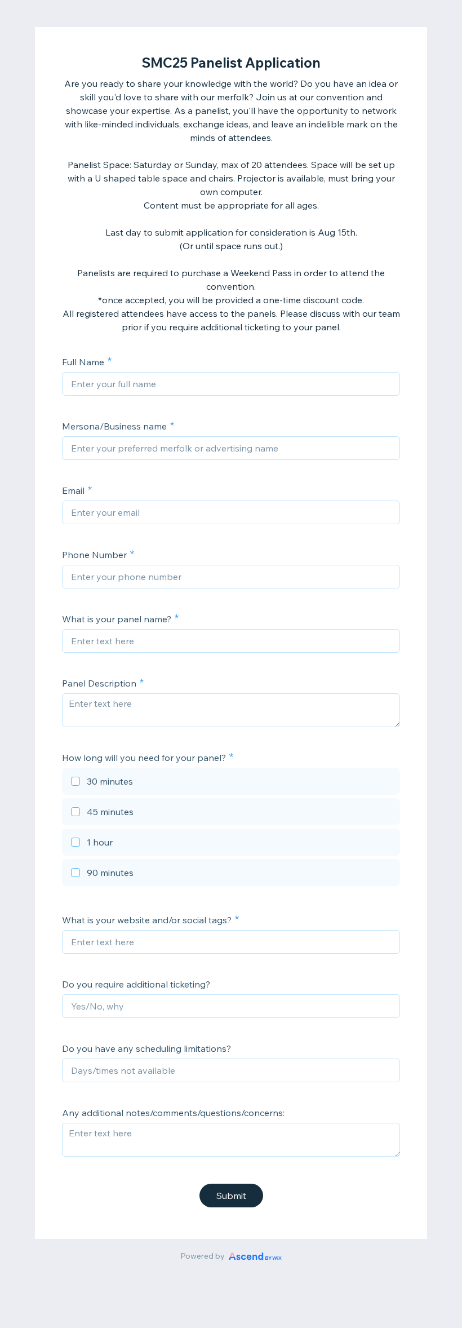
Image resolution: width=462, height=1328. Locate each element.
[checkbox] (231, 783)
